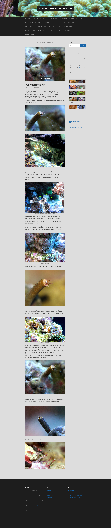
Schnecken (54, 22)
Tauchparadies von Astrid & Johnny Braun (76, 492)
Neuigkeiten (28, 18)
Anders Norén (78, 521)
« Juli (70, 72)
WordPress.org (49, 497)
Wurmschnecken (35, 84)
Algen (45, 26)
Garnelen (47, 22)
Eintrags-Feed (49, 492)
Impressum (69, 30)
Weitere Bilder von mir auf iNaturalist (76, 124)
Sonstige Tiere (59, 26)
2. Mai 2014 (27, 87)
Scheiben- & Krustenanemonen (68, 22)
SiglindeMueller (36, 87)
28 (79, 67)
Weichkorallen (63, 18)
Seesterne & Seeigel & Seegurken (33, 26)
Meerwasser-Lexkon (73, 118)
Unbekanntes (41, 30)
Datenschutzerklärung (31, 34)
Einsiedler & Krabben (36, 22)
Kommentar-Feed (50, 495)
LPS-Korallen (45, 18)
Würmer (51, 26)
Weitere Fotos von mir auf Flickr (75, 127)
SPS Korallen (54, 18)
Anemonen (35, 18)
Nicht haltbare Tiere (30, 30)
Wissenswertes (59, 30)
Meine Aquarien (49, 30)
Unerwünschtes (69, 26)
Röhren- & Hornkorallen (76, 18)
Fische (26, 22)
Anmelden (48, 490)
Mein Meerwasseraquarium (55, 8)
